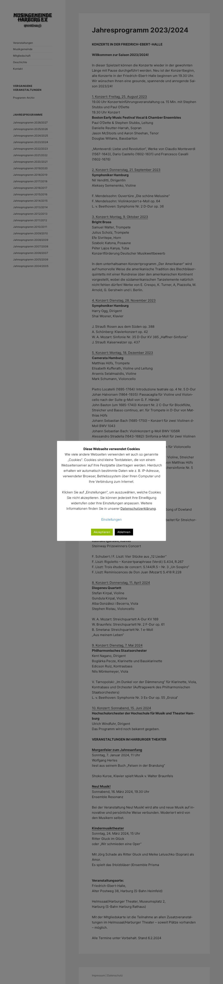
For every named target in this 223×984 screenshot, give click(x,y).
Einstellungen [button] (111, 519)
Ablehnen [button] (123, 532)
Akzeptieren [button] (102, 532)
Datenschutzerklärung (138, 508)
